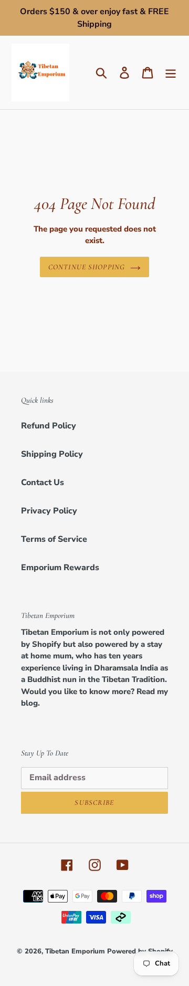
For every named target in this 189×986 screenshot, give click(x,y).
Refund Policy (48, 426)
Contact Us (42, 482)
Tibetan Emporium (75, 951)
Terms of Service (54, 539)
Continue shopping (86, 267)
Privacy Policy (49, 511)
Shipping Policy (52, 454)
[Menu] (170, 72)
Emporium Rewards (60, 567)
